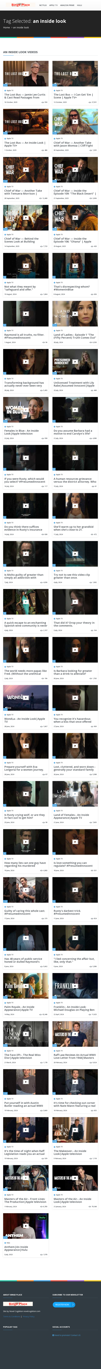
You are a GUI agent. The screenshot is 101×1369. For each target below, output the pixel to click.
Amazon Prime (67, 5)
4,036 (45, 582)
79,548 (94, 1206)
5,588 (95, 774)
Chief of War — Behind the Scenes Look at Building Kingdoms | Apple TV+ (21, 241)
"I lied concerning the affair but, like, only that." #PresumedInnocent (74, 961)
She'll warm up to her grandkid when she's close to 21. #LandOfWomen (74, 529)
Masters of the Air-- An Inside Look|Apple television (72, 1201)
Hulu (79, 5)
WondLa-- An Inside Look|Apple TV (24, 720)
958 (46, 438)
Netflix (43, 5)
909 (95, 726)
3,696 (95, 198)
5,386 (95, 966)
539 (46, 1158)
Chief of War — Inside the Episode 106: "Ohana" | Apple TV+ (72, 241)
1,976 (45, 1254)
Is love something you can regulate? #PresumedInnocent (73, 864)
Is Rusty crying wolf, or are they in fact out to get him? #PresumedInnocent (24, 817)
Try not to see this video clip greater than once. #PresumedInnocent (72, 577)
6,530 (95, 342)
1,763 (95, 678)
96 (46, 342)
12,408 (44, 198)
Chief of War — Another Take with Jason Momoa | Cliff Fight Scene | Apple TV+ (73, 145)
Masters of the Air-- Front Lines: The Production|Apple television (25, 1201)
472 (95, 534)
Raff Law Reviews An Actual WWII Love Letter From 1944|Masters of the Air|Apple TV (75, 1057)
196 (46, 678)
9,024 (95, 1062)
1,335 (95, 150)
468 (95, 390)
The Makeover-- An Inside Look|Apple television (70, 1153)
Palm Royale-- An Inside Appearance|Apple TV (19, 1008)
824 (95, 918)
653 (95, 1110)
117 (46, 486)
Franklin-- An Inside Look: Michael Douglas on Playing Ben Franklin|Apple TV (74, 1009)
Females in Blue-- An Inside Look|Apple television (21, 432)
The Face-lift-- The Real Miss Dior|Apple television (22, 1056)
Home (6, 27)
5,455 (45, 390)
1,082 (95, 582)
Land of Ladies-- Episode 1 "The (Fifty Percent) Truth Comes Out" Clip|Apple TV (75, 337)
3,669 (45, 1110)
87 (46, 774)
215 (46, 918)
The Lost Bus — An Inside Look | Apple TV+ (25, 144)
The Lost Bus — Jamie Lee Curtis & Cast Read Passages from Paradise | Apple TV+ (24, 97)
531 (95, 870)
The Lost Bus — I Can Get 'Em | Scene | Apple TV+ (73, 96)
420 (95, 246)
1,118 (95, 1158)
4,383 (45, 870)
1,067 (45, 726)
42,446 (44, 1014)
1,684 (45, 294)
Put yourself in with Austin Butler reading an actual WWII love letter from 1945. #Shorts (23, 1105)
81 (96, 486)
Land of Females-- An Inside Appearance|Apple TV (71, 816)
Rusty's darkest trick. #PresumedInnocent (67, 912)
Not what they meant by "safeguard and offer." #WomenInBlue (20, 289)
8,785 (45, 1206)
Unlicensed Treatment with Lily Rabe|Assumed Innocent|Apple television (74, 385)
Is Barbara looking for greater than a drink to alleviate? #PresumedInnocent (73, 673)
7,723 (45, 246)
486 (46, 150)
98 (46, 822)
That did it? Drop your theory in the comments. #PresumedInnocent (74, 625)
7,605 (95, 822)
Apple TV (53, 5)
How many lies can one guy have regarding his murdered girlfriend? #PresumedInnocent (25, 865)
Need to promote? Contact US (67, 1335)
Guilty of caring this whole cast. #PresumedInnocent (24, 912)
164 (95, 630)
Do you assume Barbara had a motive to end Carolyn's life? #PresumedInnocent (73, 433)
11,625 (94, 1014)
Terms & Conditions (11, 1316)
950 (46, 102)
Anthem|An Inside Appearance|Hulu (16, 1249)
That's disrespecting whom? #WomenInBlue (72, 288)
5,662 (45, 966)
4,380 (95, 438)
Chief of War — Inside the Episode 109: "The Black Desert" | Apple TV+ (75, 193)
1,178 (45, 1062)
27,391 (94, 102)
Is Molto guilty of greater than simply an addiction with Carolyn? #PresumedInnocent (23, 577)
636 (95, 294)
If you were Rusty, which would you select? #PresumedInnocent (24, 480)
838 (46, 534)
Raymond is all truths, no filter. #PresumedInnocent (24, 336)
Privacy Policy (28, 1316)
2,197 (45, 630)
